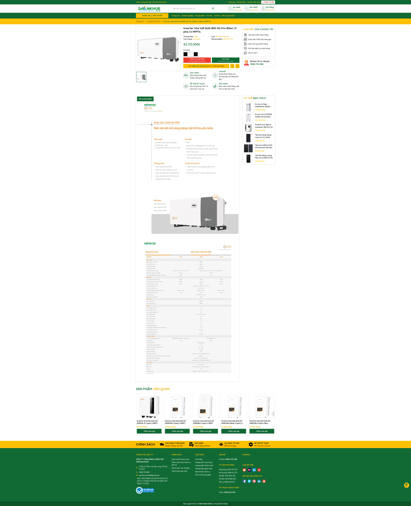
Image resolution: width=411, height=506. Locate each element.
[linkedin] (259, 481)
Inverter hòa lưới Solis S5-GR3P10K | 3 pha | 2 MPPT (175, 422)
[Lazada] (249, 470)
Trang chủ (176, 16)
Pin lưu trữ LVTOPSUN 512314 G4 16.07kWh (263, 115)
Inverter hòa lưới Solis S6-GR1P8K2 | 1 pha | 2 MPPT (203, 422)
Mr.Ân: (227, 492)
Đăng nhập (241, 2)
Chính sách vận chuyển (181, 468)
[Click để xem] (158, 48)
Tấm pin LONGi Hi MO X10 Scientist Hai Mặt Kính (263, 146)
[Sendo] (259, 470)
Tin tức (209, 16)
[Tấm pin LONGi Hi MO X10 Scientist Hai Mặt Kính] (248, 148)
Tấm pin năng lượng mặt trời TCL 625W (263, 136)
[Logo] (149, 8)
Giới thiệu (198, 459)
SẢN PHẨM (153, 389)
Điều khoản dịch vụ (202, 472)
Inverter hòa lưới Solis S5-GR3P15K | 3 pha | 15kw (260, 422)
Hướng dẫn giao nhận (203, 468)
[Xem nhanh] (159, 403)
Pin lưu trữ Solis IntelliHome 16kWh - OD (263, 105)
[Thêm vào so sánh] (237, 66)
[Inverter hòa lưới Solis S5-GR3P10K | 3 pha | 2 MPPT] (177, 406)
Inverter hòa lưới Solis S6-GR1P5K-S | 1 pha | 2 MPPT (147, 422)
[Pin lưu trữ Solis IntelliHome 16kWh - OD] (248, 107)
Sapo (226, 504)
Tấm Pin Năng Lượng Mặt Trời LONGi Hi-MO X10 (264, 156)
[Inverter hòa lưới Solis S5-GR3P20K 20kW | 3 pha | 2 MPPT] (234, 406)
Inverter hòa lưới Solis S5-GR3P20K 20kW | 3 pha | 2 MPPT (232, 422)
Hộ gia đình (200, 16)
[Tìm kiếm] (213, 8)
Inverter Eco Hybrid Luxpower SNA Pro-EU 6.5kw (264, 126)
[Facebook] (244, 481)
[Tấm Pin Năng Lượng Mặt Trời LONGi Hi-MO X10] (248, 158)
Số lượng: (186, 50)
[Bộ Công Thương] (145, 490)
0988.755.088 (269, 2)
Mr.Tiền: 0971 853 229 (227, 476)
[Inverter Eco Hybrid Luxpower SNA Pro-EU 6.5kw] (248, 127)
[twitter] (249, 481)
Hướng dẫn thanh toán (204, 465)
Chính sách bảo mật (179, 471)
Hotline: (228, 459)
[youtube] (264, 481)
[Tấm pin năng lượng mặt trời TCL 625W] (248, 138)
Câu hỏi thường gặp (203, 475)
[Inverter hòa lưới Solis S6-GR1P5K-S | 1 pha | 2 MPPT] (149, 406)
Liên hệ (217, 16)
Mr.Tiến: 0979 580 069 (227, 479)
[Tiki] (254, 470)
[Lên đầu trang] (407, 493)
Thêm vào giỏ (149, 431)
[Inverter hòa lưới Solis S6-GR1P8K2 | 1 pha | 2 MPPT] (205, 406)
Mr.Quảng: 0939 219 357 (228, 469)
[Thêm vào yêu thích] (232, 66)
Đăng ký (232, 2)
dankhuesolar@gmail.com (149, 475)
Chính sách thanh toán (180, 459)
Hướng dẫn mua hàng (203, 462)
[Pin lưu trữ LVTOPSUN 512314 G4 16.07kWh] (248, 117)
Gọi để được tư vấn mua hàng (206, 66)
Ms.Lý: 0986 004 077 (227, 482)
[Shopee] (244, 470)
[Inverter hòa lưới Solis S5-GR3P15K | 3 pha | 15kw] (262, 406)
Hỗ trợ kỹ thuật (228, 16)
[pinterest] (254, 481)
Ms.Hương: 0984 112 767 (228, 473)
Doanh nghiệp (187, 16)
